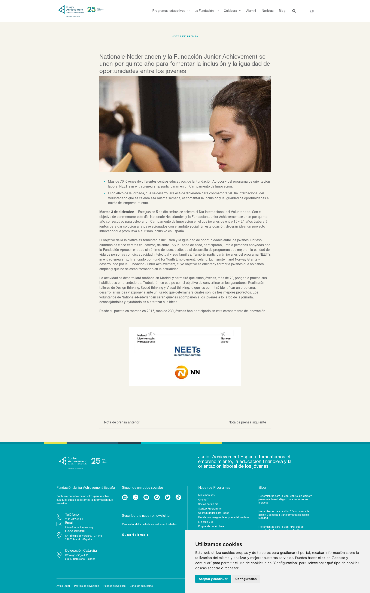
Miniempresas (206, 495)
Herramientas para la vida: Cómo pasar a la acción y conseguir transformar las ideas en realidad (283, 515)
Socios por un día (208, 504)
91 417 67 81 (75, 519)
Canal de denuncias (141, 585)
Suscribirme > (135, 534)
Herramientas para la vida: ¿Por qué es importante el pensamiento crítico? (280, 528)
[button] (187, 10)
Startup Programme (209, 508)
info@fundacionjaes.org (79, 527)
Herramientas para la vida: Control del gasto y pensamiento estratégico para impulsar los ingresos (285, 499)
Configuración (246, 579)
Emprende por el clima (211, 526)
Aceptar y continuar (213, 579)
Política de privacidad (86, 585)
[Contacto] (311, 11)
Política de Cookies (114, 585)
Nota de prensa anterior (119, 422)
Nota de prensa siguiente (249, 422)
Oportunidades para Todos (213, 512)
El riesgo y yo (205, 521)
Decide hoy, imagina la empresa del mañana (223, 517)
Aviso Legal (63, 585)
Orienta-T (203, 499)
